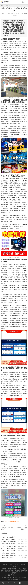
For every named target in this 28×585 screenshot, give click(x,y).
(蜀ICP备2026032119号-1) (14, 579)
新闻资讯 (7, 6)
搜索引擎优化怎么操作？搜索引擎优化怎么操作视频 (9, 543)
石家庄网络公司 (15, 521)
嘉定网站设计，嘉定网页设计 (9, 555)
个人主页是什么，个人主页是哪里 (9, 548)
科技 (6, 521)
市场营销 (10, 521)
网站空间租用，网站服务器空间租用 (9, 553)
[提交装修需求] (14, 583)
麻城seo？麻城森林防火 (8, 557)
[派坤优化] (5, 2)
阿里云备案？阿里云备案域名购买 (9, 537)
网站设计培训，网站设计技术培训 (9, 550)
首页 (2, 6)
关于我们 (14, 566)
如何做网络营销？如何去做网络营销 (9, 539)
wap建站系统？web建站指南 (9, 541)
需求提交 (23, 564)
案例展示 (11, 564)
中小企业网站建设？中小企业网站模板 (9, 546)
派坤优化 (5, 564)
